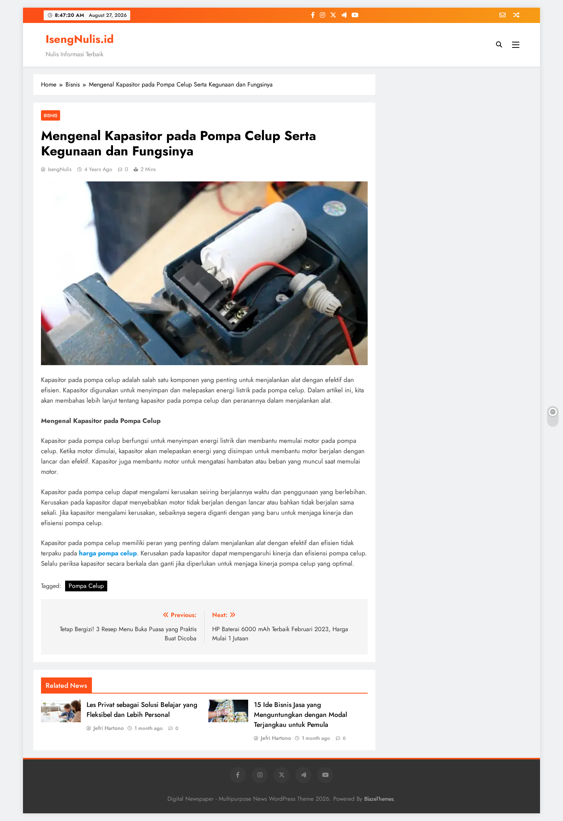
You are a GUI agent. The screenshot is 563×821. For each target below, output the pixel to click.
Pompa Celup (86, 585)
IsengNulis (60, 169)
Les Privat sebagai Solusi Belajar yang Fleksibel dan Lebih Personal (142, 710)
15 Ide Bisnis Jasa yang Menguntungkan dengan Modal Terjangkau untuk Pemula (300, 715)
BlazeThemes (379, 799)
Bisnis (50, 115)
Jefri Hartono (108, 728)
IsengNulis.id (80, 39)
